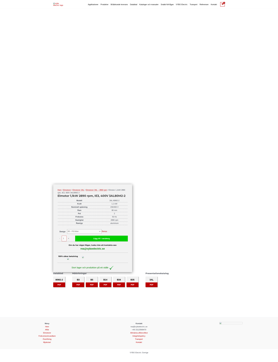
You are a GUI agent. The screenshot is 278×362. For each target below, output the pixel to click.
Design (62, 232)
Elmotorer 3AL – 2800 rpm (96, 190)
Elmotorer (67, 190)
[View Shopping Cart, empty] (222, 4)
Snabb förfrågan (167, 4)
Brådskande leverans (119, 4)
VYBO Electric (182, 4)
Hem (59, 190)
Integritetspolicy (138, 336)
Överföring (47, 339)
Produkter (104, 4)
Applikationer (93, 4)
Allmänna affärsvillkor (139, 333)
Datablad (133, 4)
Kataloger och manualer (149, 4)
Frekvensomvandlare (47, 336)
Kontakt (214, 4)
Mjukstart (47, 342)
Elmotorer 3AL (78, 190)
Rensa (104, 231)
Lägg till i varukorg (101, 238)
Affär (47, 330)
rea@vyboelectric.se (92, 248)
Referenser (204, 4)
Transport (193, 4)
